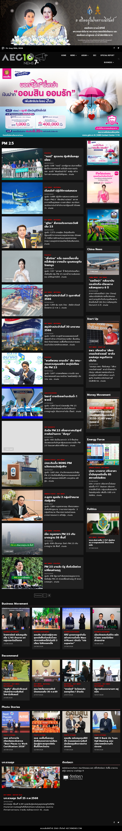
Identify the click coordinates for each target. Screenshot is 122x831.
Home (63, 55)
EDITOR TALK (17, 795)
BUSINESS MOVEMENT (11, 632)
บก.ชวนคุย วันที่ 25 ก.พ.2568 (31, 777)
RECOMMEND (8, 686)
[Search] (118, 59)
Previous (38, 595)
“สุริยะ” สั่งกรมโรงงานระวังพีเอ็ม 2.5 (22, 232)
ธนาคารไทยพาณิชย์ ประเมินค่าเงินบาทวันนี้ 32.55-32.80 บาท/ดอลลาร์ (101, 417)
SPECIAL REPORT (107, 55)
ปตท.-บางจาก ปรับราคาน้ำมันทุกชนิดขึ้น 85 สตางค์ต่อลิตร (103, 454)
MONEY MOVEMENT (97, 408)
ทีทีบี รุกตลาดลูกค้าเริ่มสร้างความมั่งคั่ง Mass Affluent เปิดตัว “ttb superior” (76, 618)
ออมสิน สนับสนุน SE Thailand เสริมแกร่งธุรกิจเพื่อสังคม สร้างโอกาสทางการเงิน (106, 722)
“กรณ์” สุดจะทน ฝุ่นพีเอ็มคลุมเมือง (22, 164)
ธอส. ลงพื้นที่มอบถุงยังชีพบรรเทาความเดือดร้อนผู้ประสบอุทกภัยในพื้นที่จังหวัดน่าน (16, 722)
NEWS (72, 55)
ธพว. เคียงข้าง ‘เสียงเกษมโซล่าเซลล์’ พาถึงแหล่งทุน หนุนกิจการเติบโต (103, 334)
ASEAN (84, 55)
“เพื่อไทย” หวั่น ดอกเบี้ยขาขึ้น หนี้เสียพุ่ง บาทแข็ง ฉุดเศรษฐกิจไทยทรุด (22, 266)
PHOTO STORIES (9, 735)
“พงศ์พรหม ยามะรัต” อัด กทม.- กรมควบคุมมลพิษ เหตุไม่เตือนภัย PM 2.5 (22, 368)
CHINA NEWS (93, 277)
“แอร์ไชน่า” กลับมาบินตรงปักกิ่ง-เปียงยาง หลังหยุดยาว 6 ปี (103, 264)
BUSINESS (108, 62)
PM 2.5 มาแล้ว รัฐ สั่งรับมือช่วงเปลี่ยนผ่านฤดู (22, 573)
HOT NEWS (48, 187)
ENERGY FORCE (50, 459)
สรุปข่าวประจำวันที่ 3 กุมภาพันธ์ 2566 (22, 300)
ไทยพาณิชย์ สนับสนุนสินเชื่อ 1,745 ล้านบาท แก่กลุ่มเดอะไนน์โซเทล (16, 618)
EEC (94, 55)
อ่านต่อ (71, 174)
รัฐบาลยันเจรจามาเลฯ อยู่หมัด (106, 670)
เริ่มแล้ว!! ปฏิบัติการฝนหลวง (22, 198)
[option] (103, 415)
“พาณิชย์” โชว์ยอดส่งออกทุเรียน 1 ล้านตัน (76, 670)
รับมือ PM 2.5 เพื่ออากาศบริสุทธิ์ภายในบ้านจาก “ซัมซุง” (22, 437)
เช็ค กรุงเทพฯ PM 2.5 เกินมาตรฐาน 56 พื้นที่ (22, 539)
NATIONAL (57, 187)
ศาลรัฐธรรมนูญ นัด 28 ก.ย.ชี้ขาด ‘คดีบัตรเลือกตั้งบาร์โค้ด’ (104, 524)
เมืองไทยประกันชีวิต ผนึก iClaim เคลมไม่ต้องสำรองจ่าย (106, 618)
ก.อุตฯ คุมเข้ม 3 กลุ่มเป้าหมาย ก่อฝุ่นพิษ (22, 505)
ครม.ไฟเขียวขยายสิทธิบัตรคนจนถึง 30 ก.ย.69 (46, 670)
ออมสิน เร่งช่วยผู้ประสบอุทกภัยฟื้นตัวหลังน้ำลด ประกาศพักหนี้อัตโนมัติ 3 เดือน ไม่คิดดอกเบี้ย (46, 618)
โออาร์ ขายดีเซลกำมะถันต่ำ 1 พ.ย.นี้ (22, 402)
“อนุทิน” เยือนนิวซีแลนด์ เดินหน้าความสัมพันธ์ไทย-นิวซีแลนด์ (16, 670)
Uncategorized (50, 393)
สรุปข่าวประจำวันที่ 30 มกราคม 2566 (22, 334)
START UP (101, 347)
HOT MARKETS (49, 427)
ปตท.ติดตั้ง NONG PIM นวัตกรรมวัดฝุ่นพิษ (22, 471)
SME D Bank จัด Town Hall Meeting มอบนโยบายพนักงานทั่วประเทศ (76, 722)
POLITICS (47, 153)
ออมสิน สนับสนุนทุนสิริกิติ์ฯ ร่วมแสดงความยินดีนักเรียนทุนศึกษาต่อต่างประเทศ (46, 722)
